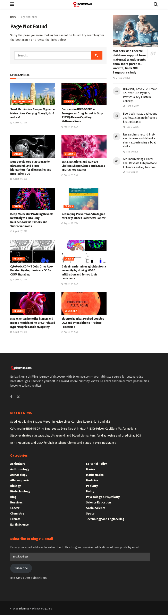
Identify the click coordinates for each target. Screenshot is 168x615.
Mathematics (95, 475)
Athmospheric (19, 480)
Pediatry (92, 486)
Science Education (98, 502)
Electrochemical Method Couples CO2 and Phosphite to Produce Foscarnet (82, 322)
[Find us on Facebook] (11, 397)
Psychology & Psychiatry (103, 497)
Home (13, 17)
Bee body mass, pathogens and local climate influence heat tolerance (140, 117)
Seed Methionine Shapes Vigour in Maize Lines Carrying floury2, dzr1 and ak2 (32, 113)
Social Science (96, 508)
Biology (15, 486)
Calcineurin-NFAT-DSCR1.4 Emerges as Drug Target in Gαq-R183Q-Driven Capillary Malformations (73, 428)
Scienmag (24, 608)
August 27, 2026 (19, 123)
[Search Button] (156, 4)
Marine (90, 469)
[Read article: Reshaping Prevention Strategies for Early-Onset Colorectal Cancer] (84, 199)
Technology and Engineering (105, 519)
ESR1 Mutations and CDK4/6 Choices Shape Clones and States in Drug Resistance (83, 166)
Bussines (16, 502)
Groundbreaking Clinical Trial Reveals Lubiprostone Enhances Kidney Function (140, 163)
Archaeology (18, 475)
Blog (13, 497)
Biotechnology (23, 101)
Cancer (69, 101)
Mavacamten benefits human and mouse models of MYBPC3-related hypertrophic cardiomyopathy (32, 322)
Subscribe (21, 568)
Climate (15, 519)
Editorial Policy (96, 464)
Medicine (70, 154)
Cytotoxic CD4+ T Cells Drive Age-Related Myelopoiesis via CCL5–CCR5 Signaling (31, 270)
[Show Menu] (12, 4)
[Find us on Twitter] (18, 396)
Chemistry (71, 311)
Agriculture (17, 464)
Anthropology (19, 469)
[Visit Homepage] (84, 4)
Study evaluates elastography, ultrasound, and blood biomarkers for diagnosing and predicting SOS (75, 435)
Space (90, 513)
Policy (90, 491)
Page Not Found (28, 17)
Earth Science (19, 524)
